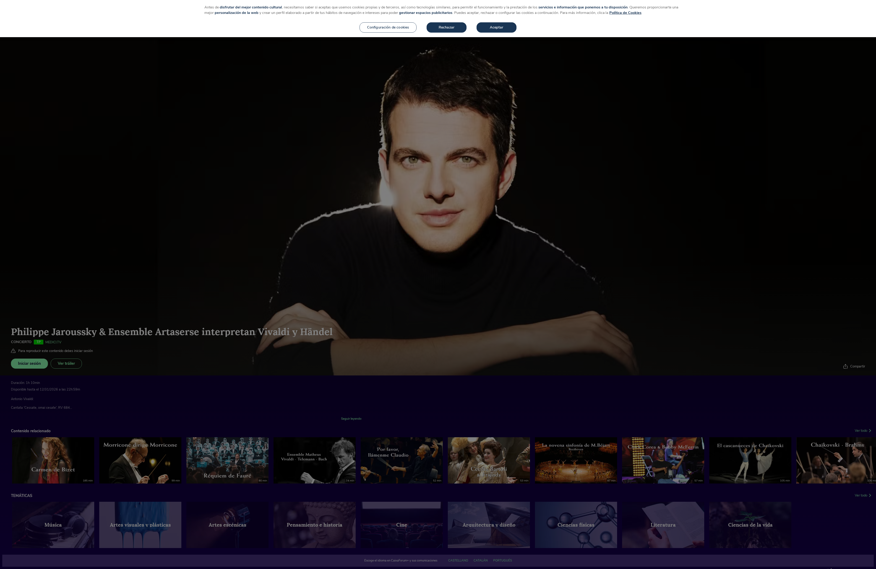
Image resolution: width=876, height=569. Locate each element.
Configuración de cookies (388, 27)
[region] (438, 18)
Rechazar (446, 27)
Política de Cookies (625, 12)
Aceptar (496, 27)
